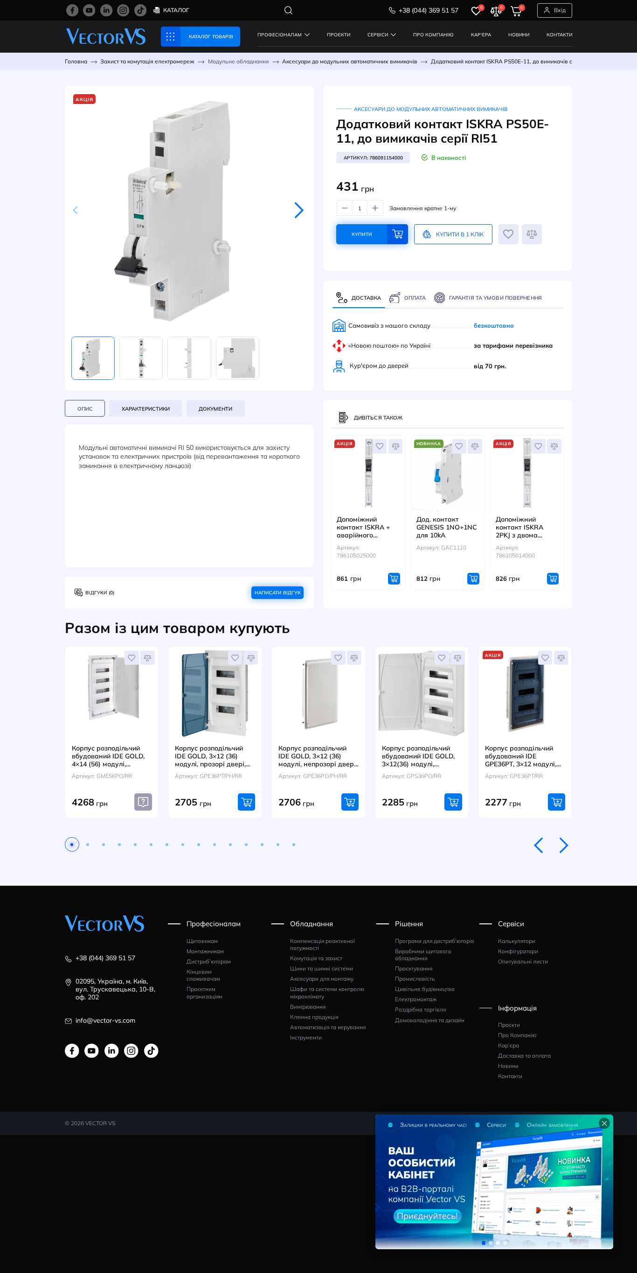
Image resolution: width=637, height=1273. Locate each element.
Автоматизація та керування (328, 1027)
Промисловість (415, 978)
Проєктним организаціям (204, 992)
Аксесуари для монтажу (321, 978)
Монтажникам (205, 951)
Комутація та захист (316, 958)
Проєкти (509, 1024)
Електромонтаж (415, 999)
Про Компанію (517, 1035)
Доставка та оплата (524, 1055)
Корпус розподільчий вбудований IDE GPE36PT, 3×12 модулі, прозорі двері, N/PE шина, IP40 (520, 756)
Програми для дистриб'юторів (434, 940)
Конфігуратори (518, 951)
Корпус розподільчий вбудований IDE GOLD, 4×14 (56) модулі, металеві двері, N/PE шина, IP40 (108, 756)
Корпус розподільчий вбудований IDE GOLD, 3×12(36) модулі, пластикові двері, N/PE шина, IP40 (418, 756)
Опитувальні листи (523, 961)
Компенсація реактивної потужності (322, 944)
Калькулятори (516, 940)
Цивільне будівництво (425, 988)
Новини (508, 1065)
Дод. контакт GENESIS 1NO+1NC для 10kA (446, 527)
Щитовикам (202, 940)
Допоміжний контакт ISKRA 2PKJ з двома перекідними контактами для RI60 (522, 527)
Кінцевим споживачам (203, 975)
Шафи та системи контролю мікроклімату (327, 992)
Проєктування (413, 968)
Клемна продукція (314, 1016)
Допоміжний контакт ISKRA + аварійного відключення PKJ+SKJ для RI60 (364, 527)
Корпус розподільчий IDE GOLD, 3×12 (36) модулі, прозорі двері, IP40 (210, 756)
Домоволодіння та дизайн (429, 1020)
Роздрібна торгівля (420, 1009)
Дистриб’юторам (209, 961)
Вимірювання (307, 1006)
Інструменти (306, 1037)
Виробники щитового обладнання (423, 955)
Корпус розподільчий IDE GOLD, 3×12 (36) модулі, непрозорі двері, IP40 (317, 756)
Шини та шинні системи (321, 968)
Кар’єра (508, 1045)
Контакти (510, 1076)
